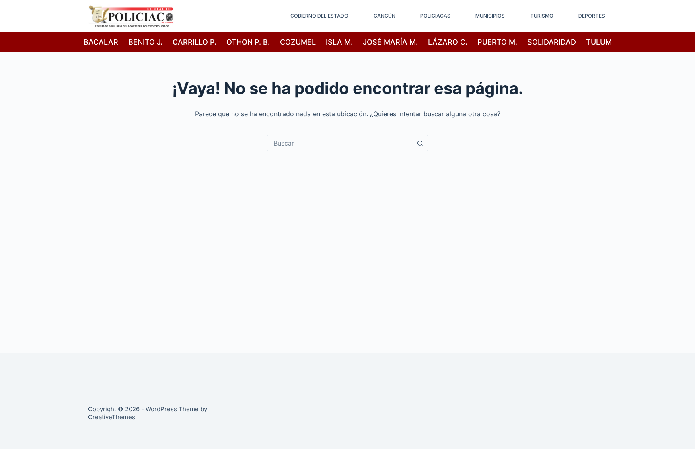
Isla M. (339, 42)
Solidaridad (551, 42)
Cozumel (298, 42)
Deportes (591, 16)
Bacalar (101, 42)
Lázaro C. (447, 42)
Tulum (599, 42)
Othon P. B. (248, 42)
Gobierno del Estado (319, 16)
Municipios (490, 16)
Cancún (384, 16)
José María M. (390, 42)
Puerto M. (497, 42)
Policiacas (435, 16)
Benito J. (145, 42)
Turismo (541, 16)
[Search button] (420, 143)
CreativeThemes (111, 417)
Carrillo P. (194, 42)
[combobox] (339, 143)
